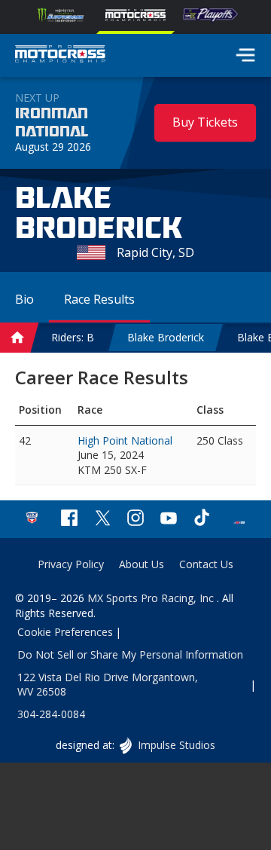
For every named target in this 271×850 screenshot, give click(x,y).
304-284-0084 (51, 714)
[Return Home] (60, 56)
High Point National (125, 440)
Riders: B (72, 337)
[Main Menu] (245, 55)
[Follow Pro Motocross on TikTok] (201, 519)
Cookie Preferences (65, 632)
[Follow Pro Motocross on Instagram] (135, 519)
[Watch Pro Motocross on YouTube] (168, 519)
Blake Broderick (165, 337)
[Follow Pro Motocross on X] (102, 519)
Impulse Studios (176, 745)
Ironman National (51, 123)
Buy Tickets (205, 122)
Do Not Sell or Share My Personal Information (130, 654)
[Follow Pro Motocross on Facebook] (69, 519)
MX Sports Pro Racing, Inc (152, 598)
